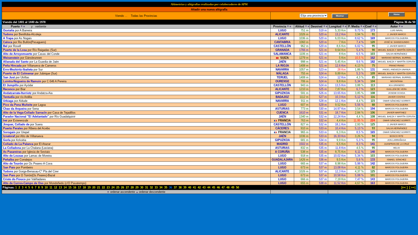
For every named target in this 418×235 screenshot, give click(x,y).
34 (160, 187)
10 (46, 187)
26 (122, 187)
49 (232, 187)
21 (98, 187)
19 (89, 187)
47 (223, 187)
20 (93, 187)
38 (180, 187)
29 (136, 187)
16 (74, 187)
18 (84, 187)
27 (127, 187)
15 (69, 187)
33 (156, 187)
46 (218, 187)
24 (113, 187)
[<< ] (404, 187)
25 (117, 187)
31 (146, 187)
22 (103, 187)
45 (213, 187)
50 (237, 187)
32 (151, 187)
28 (132, 187)
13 (60, 187)
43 (204, 187)
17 (79, 187)
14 (65, 187)
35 (165, 187)
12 (55, 187)
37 (175, 187)
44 (208, 187)
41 (194, 187)
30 (141, 187)
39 (184, 187)
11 (50, 187)
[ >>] (412, 187)
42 (199, 187)
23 (108, 187)
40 (189, 187)
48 (227, 187)
